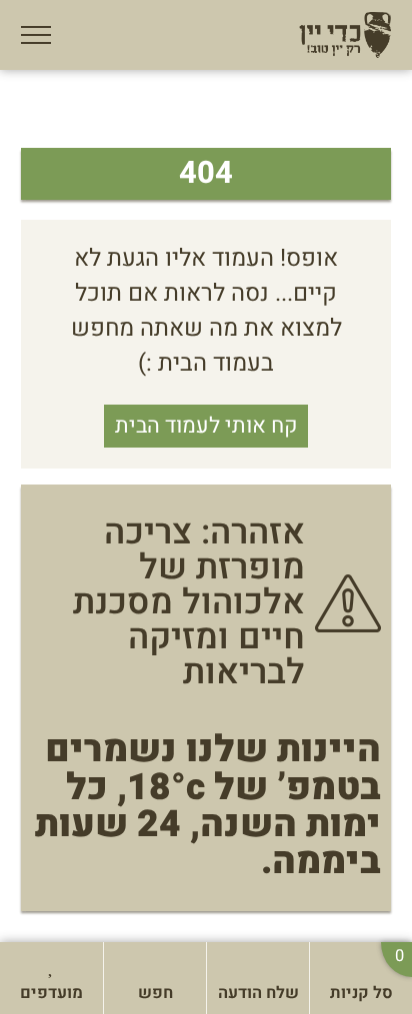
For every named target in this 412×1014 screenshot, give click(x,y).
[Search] (130, 962)
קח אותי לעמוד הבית (206, 426)
